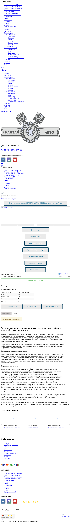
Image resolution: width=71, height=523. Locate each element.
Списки (10, 41)
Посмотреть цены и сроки (35, 280)
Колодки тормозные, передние (12, 427)
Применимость (6, 313)
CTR (5, 64)
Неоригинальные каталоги (12, 15)
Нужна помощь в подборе (9, 199)
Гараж (10, 39)
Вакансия (7, 59)
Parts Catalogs (12, 49)
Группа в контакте (52, 306)
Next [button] (53, 225)
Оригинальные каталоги (12, 13)
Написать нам (31, 306)
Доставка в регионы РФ (35, 256)
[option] (35, 214)
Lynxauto (7, 63)
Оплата (6, 451)
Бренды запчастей (10, 26)
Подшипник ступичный (32, 427)
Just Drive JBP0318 (54, 425)
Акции (6, 443)
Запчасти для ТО (9, 11)
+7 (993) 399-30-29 (11, 149)
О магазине (8, 450)
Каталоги (8, 1)
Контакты (7, 31)
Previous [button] (17, 225)
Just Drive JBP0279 (10, 425)
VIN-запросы (8, 46)
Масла (6, 18)
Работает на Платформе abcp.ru (9, 520)
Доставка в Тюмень (35, 263)
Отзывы (15, 313)
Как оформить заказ (35, 243)
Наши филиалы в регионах (35, 230)
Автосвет (7, 21)
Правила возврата (10, 453)
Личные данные (13, 43)
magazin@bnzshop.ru (8, 507)
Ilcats (9, 51)
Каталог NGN (12, 56)
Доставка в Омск (35, 270)
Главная (6, 29)
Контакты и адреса (35, 236)
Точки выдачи (8, 33)
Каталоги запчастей (13, 5)
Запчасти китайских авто (12, 10)
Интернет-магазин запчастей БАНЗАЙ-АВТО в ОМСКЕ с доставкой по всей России (35, 203)
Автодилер (11, 53)
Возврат (7, 448)
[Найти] (1, 197)
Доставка (7, 61)
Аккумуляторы (9, 16)
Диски (6, 25)
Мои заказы (12, 36)
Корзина (10, 44)
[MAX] (9, 159)
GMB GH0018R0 (31, 425)
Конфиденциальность (11, 445)
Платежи (11, 38)
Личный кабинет (10, 34)
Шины (6, 23)
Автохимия (8, 20)
